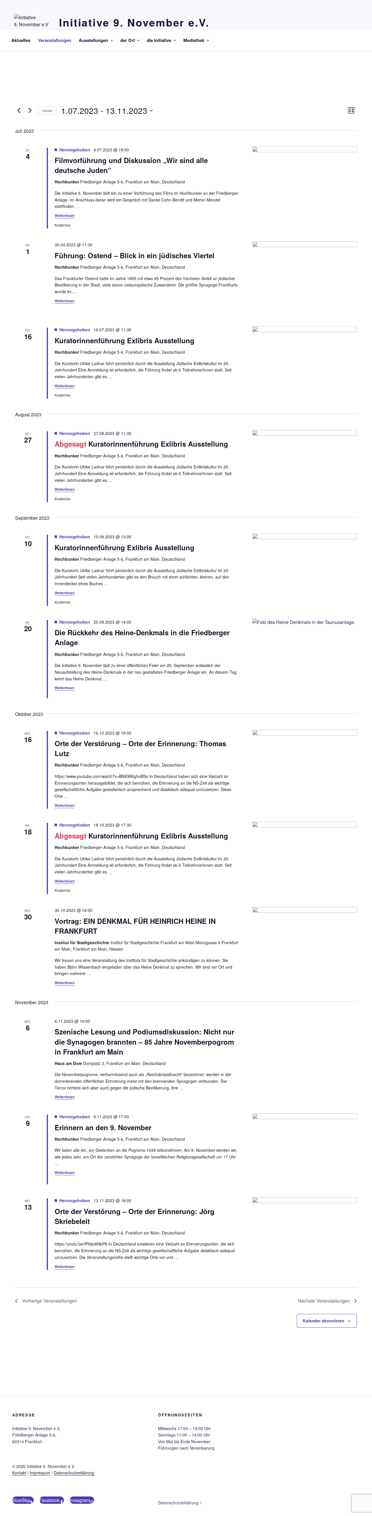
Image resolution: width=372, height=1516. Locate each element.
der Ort (127, 40)
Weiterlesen (64, 215)
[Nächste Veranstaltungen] (29, 110)
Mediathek (193, 40)
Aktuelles (20, 40)
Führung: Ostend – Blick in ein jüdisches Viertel (134, 255)
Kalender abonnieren (323, 1321)
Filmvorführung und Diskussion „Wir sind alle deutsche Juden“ (131, 165)
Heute (47, 110)
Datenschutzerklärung (74, 1473)
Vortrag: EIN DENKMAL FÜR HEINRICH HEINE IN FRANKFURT (135, 926)
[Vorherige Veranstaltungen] (18, 110)
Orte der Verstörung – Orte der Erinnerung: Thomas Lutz (140, 748)
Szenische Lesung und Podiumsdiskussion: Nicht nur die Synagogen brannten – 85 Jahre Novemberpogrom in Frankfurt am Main (144, 1041)
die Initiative (159, 40)
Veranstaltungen (54, 40)
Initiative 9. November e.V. (134, 22)
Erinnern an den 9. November (103, 1127)
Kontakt (19, 1473)
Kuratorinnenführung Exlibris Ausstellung (124, 340)
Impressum (40, 1473)
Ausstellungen (93, 40)
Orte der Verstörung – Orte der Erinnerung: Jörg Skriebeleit (134, 1216)
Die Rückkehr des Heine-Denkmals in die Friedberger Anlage (142, 637)
